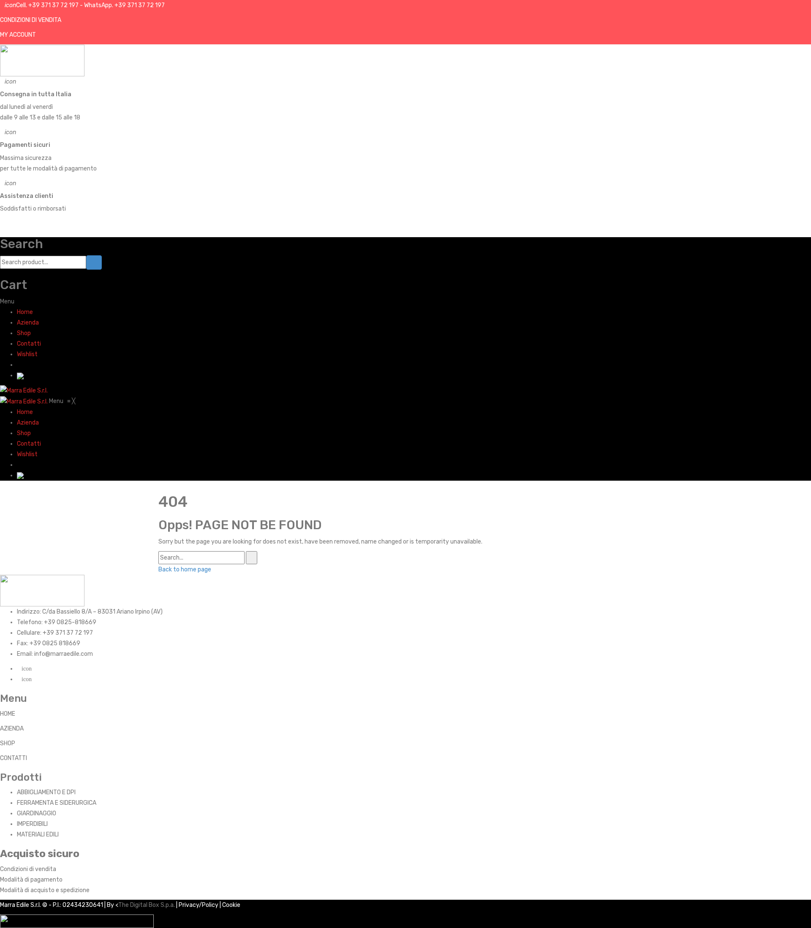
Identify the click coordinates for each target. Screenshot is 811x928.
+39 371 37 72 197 (53, 5)
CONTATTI (13, 758)
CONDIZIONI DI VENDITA (30, 20)
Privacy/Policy (198, 905)
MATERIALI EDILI (38, 834)
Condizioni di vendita (28, 869)
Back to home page (184, 569)
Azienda (28, 322)
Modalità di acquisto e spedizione (45, 890)
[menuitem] (25, 412)
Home (25, 312)
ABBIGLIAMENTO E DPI (46, 792)
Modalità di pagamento (31, 879)
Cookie (231, 905)
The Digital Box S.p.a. (146, 905)
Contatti (29, 343)
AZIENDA (12, 728)
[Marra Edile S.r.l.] (24, 390)
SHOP (7, 743)
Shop (24, 333)
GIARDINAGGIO (36, 813)
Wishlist (27, 354)
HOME (7, 713)
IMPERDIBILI (32, 824)
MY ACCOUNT (18, 34)
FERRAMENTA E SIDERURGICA (56, 802)
